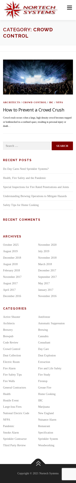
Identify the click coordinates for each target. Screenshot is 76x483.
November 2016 (47, 296)
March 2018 (45, 264)
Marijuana (44, 406)
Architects (11, 102)
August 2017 (10, 283)
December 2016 (12, 296)
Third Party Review (14, 445)
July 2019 (43, 251)
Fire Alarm (9, 368)
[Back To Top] (38, 464)
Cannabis (43, 336)
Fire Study (44, 374)
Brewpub (8, 336)
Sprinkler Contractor (15, 438)
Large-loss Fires (12, 406)
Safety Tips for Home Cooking (21, 205)
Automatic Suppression (51, 323)
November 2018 (47, 257)
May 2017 (44, 283)
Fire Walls (9, 381)
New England (46, 413)
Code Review (10, 342)
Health (7, 394)
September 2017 (47, 276)
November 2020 (47, 244)
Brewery (8, 329)
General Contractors (14, 387)
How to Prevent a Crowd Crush (33, 110)
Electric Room (11, 361)
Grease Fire (44, 387)
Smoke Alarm (11, 432)
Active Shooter (11, 316)
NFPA (59, 102)
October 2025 (11, 244)
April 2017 (9, 289)
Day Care (43, 349)
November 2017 (12, 276)
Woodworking (46, 445)
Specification (45, 432)
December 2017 (47, 270)
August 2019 (10, 251)
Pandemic (8, 426)
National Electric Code (16, 413)
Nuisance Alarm (47, 419)
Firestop (42, 381)
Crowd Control (35, 102)
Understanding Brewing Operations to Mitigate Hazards (35, 196)
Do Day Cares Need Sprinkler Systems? (26, 168)
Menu (69, 7)
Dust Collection (12, 355)
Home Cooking (47, 394)
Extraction (44, 361)
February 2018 (11, 270)
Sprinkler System (48, 438)
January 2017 (45, 289)
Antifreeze (44, 316)
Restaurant (44, 426)
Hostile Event (11, 400)
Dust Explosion (47, 355)
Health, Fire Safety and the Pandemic (24, 178)
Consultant (44, 342)
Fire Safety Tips (12, 374)
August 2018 (10, 264)
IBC (51, 102)
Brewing (43, 329)
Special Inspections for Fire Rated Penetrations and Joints (36, 187)
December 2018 (12, 257)
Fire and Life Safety (49, 368)
